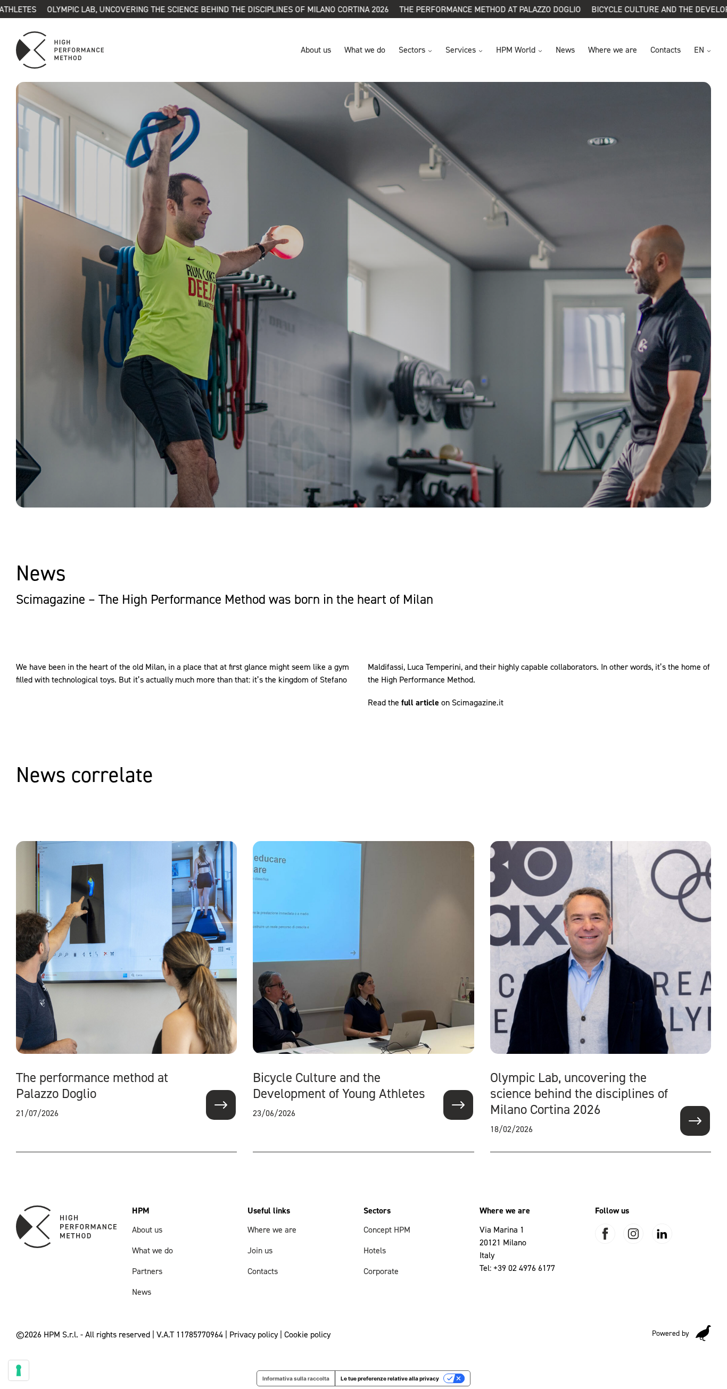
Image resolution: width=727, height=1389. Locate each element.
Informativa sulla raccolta (295, 1378)
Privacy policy (253, 1334)
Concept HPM (386, 1229)
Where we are (612, 49)
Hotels (374, 1250)
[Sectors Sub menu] (430, 51)
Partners (147, 1271)
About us (316, 49)
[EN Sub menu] (709, 51)
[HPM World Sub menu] (540, 51)
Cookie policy (307, 1334)
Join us (259, 1250)
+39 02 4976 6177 (524, 1268)
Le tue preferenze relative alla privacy (390, 1378)
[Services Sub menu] (480, 51)
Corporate (381, 1271)
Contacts (665, 49)
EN (699, 49)
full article (420, 702)
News (565, 49)
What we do (364, 49)
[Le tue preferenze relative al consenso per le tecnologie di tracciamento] (19, 1370)
